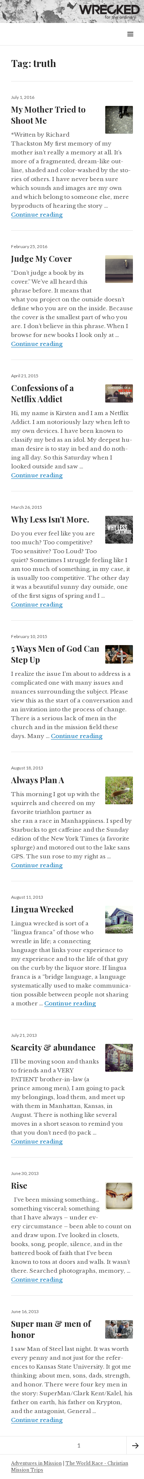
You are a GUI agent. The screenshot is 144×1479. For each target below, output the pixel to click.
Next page (135, 1445)
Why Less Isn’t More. (50, 519)
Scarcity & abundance (53, 1047)
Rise (19, 1185)
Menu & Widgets (130, 42)
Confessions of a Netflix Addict (42, 393)
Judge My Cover (41, 258)
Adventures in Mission (36, 1463)
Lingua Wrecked (42, 909)
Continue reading (36, 214)
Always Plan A (37, 779)
